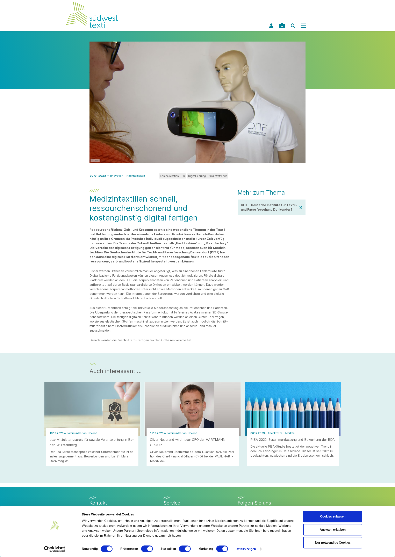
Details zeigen (246, 549)
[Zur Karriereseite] (282, 25)
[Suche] (293, 25)
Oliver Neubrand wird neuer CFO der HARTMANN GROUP (187, 442)
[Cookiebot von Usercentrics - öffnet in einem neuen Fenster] (55, 549)
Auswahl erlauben (333, 529)
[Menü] (303, 25)
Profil (271, 25)
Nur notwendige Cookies (333, 542)
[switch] (147, 548)
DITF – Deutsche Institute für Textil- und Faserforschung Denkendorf (269, 207)
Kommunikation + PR (172, 176)
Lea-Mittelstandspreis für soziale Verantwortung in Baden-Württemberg (92, 442)
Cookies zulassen (332, 516)
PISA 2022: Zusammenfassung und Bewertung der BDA (292, 439)
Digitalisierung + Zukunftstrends (207, 176)
